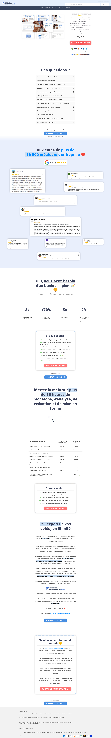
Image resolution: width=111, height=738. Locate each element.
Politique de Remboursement (66, 732)
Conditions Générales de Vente (43, 732)
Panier (105, 4)
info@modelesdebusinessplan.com (60, 613)
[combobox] (82, 4)
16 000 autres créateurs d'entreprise (54, 648)
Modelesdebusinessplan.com (27, 735)
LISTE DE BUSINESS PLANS (50, 7)
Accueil (41, 7)
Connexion (100, 1)
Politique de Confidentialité (55, 732)
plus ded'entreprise (52, 152)
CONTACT (68, 7)
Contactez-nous (76, 732)
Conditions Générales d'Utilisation (30, 732)
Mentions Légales (83, 732)
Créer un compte (106, 1)
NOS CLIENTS (61, 7)
